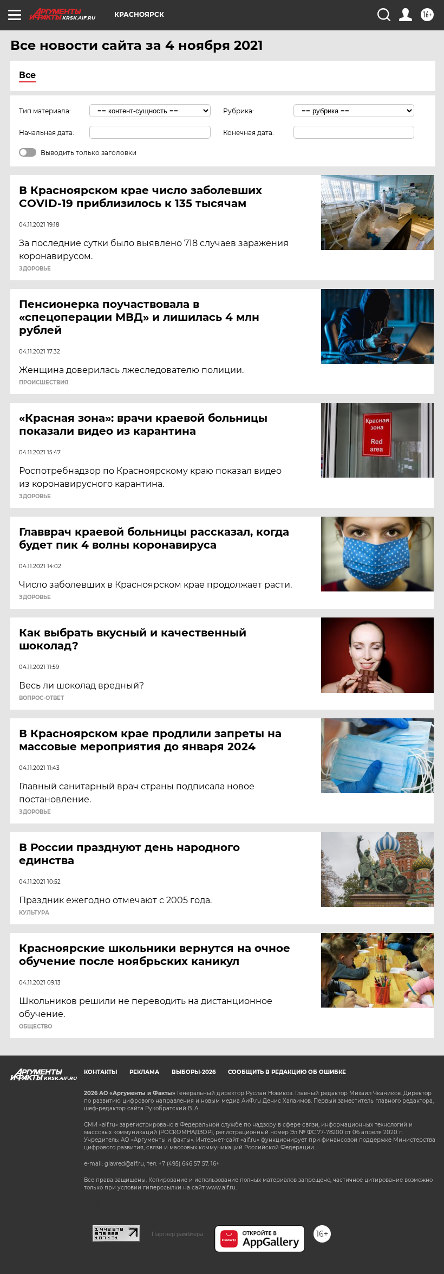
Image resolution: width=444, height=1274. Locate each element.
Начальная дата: (46, 132)
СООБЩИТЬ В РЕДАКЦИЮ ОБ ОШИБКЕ (287, 1072)
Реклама (144, 1072)
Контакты (100, 1072)
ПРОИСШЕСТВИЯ (43, 382)
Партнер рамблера (177, 1234)
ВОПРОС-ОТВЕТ (41, 698)
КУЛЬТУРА (34, 913)
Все (27, 75)
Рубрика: (238, 111)
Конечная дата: (248, 132)
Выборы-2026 (194, 1072)
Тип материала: (45, 111)
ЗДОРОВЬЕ (35, 269)
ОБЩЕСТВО (35, 1027)
